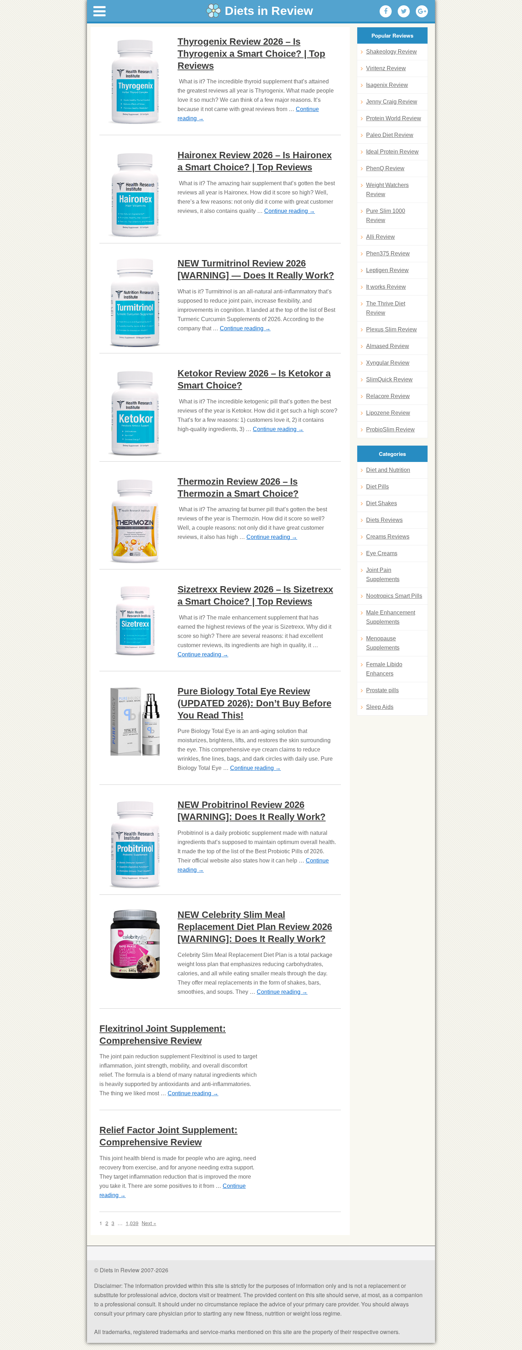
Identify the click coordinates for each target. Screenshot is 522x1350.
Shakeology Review (391, 52)
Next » (149, 1223)
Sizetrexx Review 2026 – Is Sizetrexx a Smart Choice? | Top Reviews (255, 595)
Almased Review (387, 346)
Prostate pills (382, 690)
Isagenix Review (387, 85)
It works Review (386, 287)
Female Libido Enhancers (384, 669)
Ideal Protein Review (392, 152)
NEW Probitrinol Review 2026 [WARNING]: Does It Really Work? (252, 810)
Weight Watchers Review (387, 189)
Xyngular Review (387, 363)
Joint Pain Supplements (382, 574)
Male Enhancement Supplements (390, 617)
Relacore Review (388, 396)
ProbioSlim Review (390, 429)
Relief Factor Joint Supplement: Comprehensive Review (168, 1136)
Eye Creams (381, 553)
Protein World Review (393, 118)
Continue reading (289, 211)
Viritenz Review (386, 68)
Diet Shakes (381, 503)
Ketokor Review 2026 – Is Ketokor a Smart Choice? (254, 379)
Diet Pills (377, 487)
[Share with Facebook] (386, 11)
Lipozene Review (388, 413)
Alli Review (380, 237)
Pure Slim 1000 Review (385, 215)
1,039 (132, 1223)
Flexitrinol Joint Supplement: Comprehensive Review (162, 1034)
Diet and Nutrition (388, 470)
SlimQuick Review (389, 379)
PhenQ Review (385, 168)
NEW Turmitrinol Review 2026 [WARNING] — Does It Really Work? (256, 269)
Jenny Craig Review (391, 102)
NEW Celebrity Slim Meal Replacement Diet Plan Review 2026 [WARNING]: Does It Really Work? (255, 926)
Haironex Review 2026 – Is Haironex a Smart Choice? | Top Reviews (255, 161)
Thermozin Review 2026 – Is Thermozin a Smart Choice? (238, 487)
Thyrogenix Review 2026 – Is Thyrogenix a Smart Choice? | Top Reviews (251, 53)
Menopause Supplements (382, 643)
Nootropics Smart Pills (394, 596)
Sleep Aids (379, 707)
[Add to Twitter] (404, 11)
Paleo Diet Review (389, 135)
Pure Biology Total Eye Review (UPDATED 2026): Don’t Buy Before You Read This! (254, 703)
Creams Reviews (387, 537)
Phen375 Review (388, 253)
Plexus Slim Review (391, 329)
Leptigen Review (387, 270)
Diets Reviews (384, 520)
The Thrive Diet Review (385, 308)
